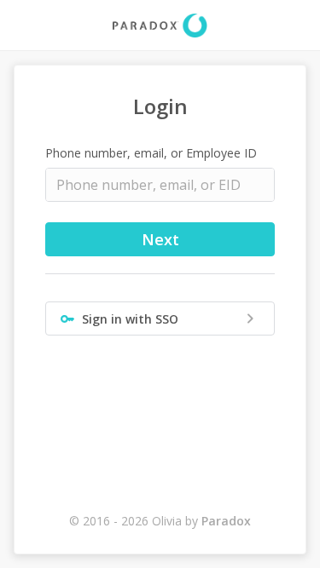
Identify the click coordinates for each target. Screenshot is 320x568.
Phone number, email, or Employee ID (151, 153)
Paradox (226, 521)
